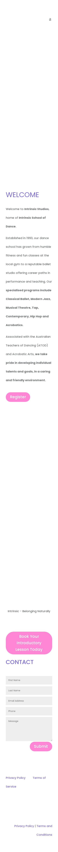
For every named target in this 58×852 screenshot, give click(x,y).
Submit (41, 746)
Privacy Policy (15, 778)
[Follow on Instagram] (32, 623)
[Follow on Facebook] (25, 623)
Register (18, 397)
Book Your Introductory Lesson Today (29, 643)
